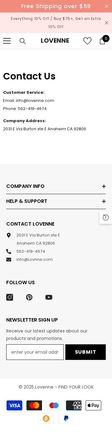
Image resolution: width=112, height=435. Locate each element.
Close (106, 6)
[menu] (7, 41)
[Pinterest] (29, 297)
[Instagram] (9, 297)
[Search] (22, 41)
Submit (85, 352)
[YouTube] (48, 297)
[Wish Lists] (87, 41)
